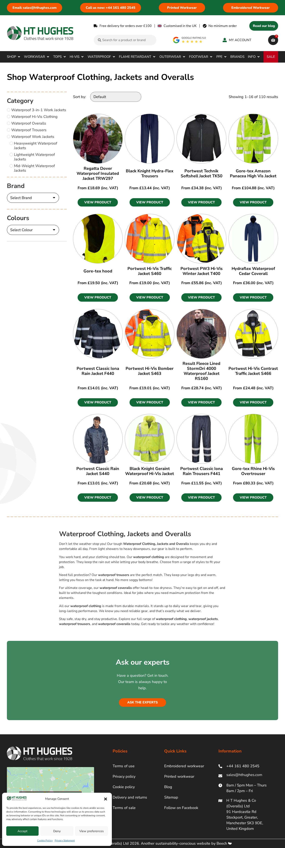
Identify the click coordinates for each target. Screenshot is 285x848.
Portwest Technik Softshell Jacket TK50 (201, 173)
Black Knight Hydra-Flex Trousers (149, 173)
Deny (57, 831)
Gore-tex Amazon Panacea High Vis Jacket (253, 173)
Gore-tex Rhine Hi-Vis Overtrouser (253, 471)
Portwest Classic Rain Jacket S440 (97, 471)
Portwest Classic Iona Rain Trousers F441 (201, 471)
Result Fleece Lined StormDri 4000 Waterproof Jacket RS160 (201, 371)
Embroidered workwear (184, 766)
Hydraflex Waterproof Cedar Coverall (253, 271)
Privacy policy (124, 776)
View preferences (91, 831)
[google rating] (189, 40)
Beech (222, 843)
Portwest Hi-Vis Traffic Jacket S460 (149, 271)
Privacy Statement (65, 840)
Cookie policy (124, 786)
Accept (22, 831)
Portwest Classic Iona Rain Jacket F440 (98, 371)
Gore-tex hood (97, 271)
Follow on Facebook (181, 807)
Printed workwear (179, 776)
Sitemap (171, 797)
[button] (105, 799)
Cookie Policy (45, 840)
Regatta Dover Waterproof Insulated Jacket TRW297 (98, 173)
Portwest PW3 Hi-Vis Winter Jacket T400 (201, 271)
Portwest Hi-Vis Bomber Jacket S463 (150, 371)
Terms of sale (124, 807)
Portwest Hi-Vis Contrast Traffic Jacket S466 (253, 371)
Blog (168, 786)
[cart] (273, 40)
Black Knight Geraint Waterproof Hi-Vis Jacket (149, 471)
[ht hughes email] (245, 776)
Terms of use (124, 766)
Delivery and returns (130, 797)
